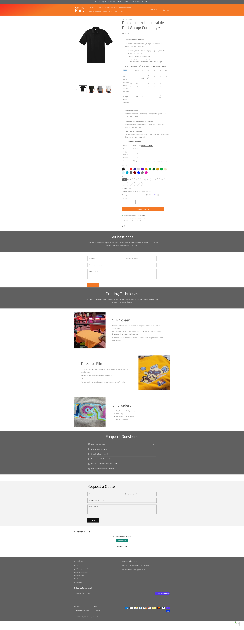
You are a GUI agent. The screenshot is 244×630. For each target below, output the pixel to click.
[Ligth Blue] (123, 172)
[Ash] (138, 169)
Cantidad (124, 198)
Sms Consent (78, 582)
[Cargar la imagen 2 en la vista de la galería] (91, 89)
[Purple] (142, 169)
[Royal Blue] (138, 172)
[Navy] (134, 169)
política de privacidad (81, 569)
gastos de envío (128, 191)
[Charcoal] (131, 172)
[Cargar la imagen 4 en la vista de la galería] (108, 89)
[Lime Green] (161, 169)
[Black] (123, 169)
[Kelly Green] (150, 169)
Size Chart (128, 34)
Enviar (93, 285)
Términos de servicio (80, 579)
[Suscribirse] (106, 593)
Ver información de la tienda (132, 221)
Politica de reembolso (81, 572)
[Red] (131, 169)
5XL (132, 184)
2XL (155, 180)
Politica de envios (79, 575)
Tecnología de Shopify (92, 617)
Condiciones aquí (147, 146)
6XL (139, 184)
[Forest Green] (153, 169)
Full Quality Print (82, 617)
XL (148, 180)
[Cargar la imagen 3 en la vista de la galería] (100, 89)
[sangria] (146, 172)
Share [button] (126, 226)
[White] (127, 169)
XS (125, 180)
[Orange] (146, 169)
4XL (125, 184)
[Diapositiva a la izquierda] (76, 89)
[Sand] (165, 169)
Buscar (76, 565)
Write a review (122, 540)
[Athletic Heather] (142, 172)
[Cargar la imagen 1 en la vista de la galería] (83, 89)
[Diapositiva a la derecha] (115, 89)
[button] (92, 8)
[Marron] (134, 172)
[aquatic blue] (127, 172)
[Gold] (157, 169)
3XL (162, 180)
